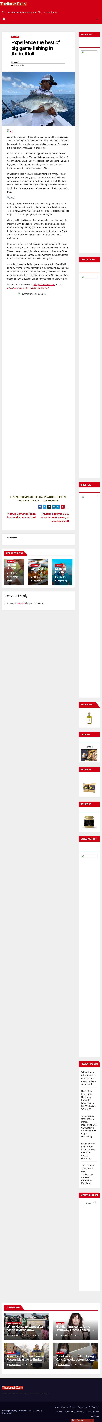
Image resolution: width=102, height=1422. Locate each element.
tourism (15, 36)
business (59, 1352)
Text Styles (94, 1416)
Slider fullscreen (93, 1412)
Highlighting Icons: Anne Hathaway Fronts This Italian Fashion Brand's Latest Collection (88, 1100)
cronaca (10, 1352)
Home (56, 1407)
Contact (73, 1407)
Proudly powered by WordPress (14, 1411)
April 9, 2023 (15, 1335)
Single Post (68, 1412)
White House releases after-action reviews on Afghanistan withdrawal (88, 1078)
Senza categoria (13, 1323)
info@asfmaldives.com (44, 284)
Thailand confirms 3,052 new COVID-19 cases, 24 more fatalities (55, 517)
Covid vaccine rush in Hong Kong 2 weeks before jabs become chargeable (75, 1359)
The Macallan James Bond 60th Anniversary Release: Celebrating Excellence (87, 1174)
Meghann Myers (31, 1335)
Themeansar (6, 1413)
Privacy (59, 1412)
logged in (21, 603)
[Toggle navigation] (97, 19)
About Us (64, 1407)
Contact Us (82, 1407)
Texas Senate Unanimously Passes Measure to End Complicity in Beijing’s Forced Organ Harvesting (25, 1361)
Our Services (94, 1407)
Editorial (17, 62)
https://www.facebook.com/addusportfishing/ (27, 288)
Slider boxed (79, 1412)
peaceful (60, 1323)
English (80, 1420)
